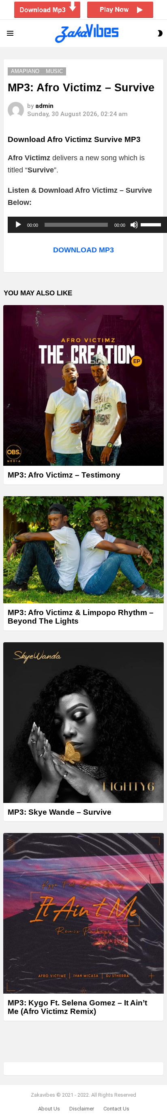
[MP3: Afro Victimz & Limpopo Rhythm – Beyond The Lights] (83, 549)
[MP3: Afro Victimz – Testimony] (83, 385)
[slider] (152, 224)
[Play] (18, 225)
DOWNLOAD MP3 (83, 250)
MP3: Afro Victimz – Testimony (64, 475)
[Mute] (134, 225)
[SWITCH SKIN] (160, 33)
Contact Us (116, 1109)
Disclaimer (81, 1109)
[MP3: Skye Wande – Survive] (83, 722)
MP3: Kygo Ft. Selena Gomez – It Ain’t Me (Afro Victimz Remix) (77, 1007)
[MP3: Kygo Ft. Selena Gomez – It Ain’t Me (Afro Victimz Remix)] (83, 913)
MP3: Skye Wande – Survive (59, 812)
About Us (49, 1109)
